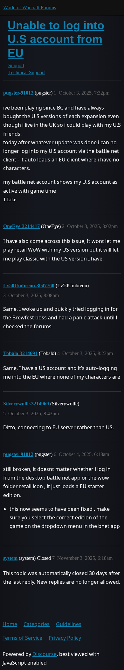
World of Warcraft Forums (29, 7)
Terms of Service (22, 637)
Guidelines (68, 624)
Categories (37, 624)
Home (10, 624)
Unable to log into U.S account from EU (56, 39)
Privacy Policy (65, 637)
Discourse (44, 654)
